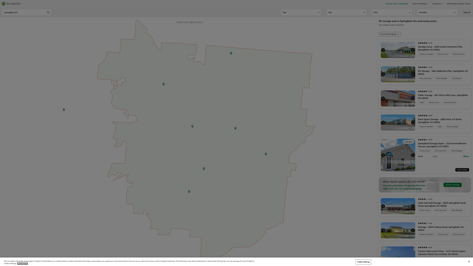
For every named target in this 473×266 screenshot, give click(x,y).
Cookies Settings (363, 262)
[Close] (469, 261)
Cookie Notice (22, 263)
